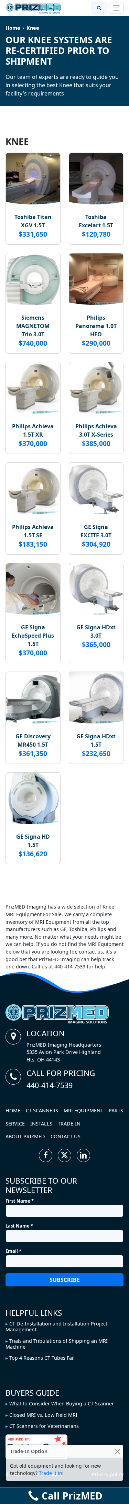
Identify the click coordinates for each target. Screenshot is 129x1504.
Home (13, 28)
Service (15, 1123)
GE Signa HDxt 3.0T (96, 631)
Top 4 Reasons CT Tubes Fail (42, 1358)
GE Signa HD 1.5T (33, 841)
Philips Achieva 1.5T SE (33, 531)
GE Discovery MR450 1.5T (33, 740)
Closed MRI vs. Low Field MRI (43, 1415)
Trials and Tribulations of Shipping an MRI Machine (57, 1344)
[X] (64, 1155)
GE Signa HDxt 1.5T (96, 740)
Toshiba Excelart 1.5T (96, 221)
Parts (116, 1110)
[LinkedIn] (83, 1155)
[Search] (99, 8)
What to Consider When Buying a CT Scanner (61, 1403)
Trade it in (50, 1473)
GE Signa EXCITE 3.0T (95, 531)
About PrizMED (25, 1136)
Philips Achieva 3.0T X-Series (96, 430)
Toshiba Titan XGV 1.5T (33, 221)
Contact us (65, 1136)
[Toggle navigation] (116, 8)
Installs (41, 1123)
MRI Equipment (83, 1110)
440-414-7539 (49, 1085)
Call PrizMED (72, 1495)
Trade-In (69, 1123)
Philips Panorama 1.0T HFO (96, 326)
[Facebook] (45, 1155)
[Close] (117, 1451)
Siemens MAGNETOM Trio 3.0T (33, 326)
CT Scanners (42, 1110)
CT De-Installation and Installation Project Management (56, 1326)
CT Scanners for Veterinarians (44, 1426)
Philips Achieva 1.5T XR (33, 430)
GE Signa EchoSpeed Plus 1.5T (33, 635)
